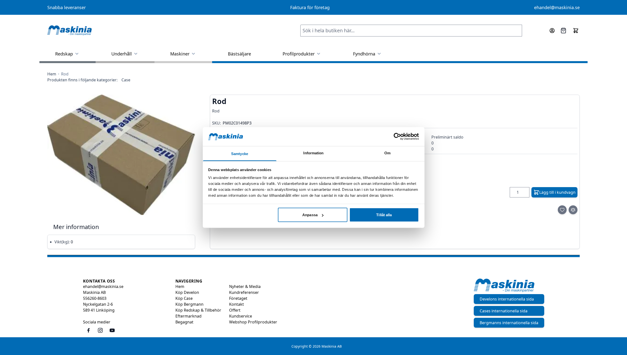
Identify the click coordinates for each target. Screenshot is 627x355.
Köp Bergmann (189, 304)
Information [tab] (313, 153)
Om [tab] (387, 153)
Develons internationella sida (507, 299)
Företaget (238, 298)
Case (125, 80)
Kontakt (236, 304)
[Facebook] (88, 330)
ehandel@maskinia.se (557, 7)
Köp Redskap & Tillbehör (198, 310)
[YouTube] (112, 330)
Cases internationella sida (503, 311)
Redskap (64, 54)
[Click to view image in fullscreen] (121, 155)
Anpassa (310, 215)
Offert (234, 310)
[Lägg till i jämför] (573, 209)
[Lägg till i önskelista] (562, 209)
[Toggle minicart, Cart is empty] (576, 31)
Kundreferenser (244, 292)
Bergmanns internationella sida (509, 322)
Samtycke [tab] (239, 153)
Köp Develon (187, 292)
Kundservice (240, 316)
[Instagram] (100, 330)
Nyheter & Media (245, 286)
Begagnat (184, 322)
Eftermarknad (188, 316)
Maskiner (179, 54)
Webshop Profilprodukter (253, 322)
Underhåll (121, 54)
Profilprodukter (299, 54)
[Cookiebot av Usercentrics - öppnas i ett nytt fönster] (397, 136)
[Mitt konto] (552, 31)
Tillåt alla (384, 215)
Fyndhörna (364, 54)
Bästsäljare (239, 54)
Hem (179, 286)
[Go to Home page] (69, 30)
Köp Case (184, 298)
